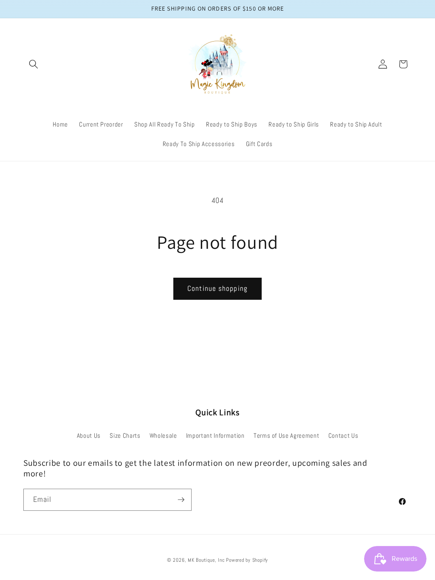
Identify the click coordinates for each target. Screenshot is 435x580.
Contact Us (343, 435)
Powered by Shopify (247, 560)
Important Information (215, 435)
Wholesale (163, 435)
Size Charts (125, 435)
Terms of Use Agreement (286, 435)
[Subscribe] (181, 500)
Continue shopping (217, 288)
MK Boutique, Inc (206, 560)
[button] (33, 64)
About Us (89, 435)
